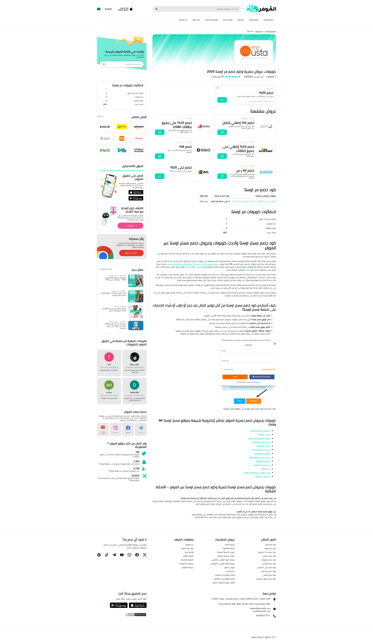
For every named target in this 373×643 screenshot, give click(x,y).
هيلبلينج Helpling (263, 461)
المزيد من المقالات (106, 269)
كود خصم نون (270, 544)
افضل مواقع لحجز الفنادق (224, 578)
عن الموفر (183, 20)
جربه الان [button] (130, 225)
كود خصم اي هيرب (268, 571)
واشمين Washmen (262, 453)
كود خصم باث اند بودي (267, 552)
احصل (222, 99)
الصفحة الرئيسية (270, 31)
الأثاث (247, 269)
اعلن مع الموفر (187, 548)
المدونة (241, 20)
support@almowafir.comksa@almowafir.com (260, 610)
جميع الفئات (253, 20)
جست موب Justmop (262, 465)
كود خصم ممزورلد (268, 559)
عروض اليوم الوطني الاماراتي (223, 559)
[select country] (98, 9)
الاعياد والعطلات (228, 548)
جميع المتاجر (268, 20)
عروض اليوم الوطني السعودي (223, 563)
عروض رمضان (229, 567)
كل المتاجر (100, 116)
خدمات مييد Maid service (259, 457)
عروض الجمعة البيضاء (226, 556)
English (108, 9)
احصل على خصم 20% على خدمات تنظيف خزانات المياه (254, 201)
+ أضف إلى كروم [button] (131, 253)
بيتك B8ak (265, 468)
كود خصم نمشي (269, 575)
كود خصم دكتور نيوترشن (266, 578)
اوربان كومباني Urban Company (257, 472)
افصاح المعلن (188, 556)
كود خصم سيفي (269, 556)
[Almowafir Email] (274, 609)
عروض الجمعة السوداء (226, 552)
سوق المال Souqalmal (261, 442)
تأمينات (188, 267)
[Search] (156, 9)
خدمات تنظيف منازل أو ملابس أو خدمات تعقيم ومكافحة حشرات (193, 264)
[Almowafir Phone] (274, 617)
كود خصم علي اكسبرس (266, 567)
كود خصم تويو (270, 548)
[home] (261, 8)
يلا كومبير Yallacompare (260, 430)
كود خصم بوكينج (269, 563)
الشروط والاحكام (211, 20)
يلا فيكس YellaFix (262, 476)
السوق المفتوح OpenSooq (259, 438)
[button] (139, 127)
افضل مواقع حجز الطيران (225, 575)
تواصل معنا (227, 20)
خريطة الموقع (188, 567)
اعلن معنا (196, 20)
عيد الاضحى (230, 571)
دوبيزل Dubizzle (263, 446)
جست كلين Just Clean (261, 449)
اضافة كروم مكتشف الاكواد (223, 582)
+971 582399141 (263, 615)
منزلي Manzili (264, 434)
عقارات (198, 267)
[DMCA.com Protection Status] (121, 614)
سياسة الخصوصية (186, 563)
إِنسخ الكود (222, 132)
